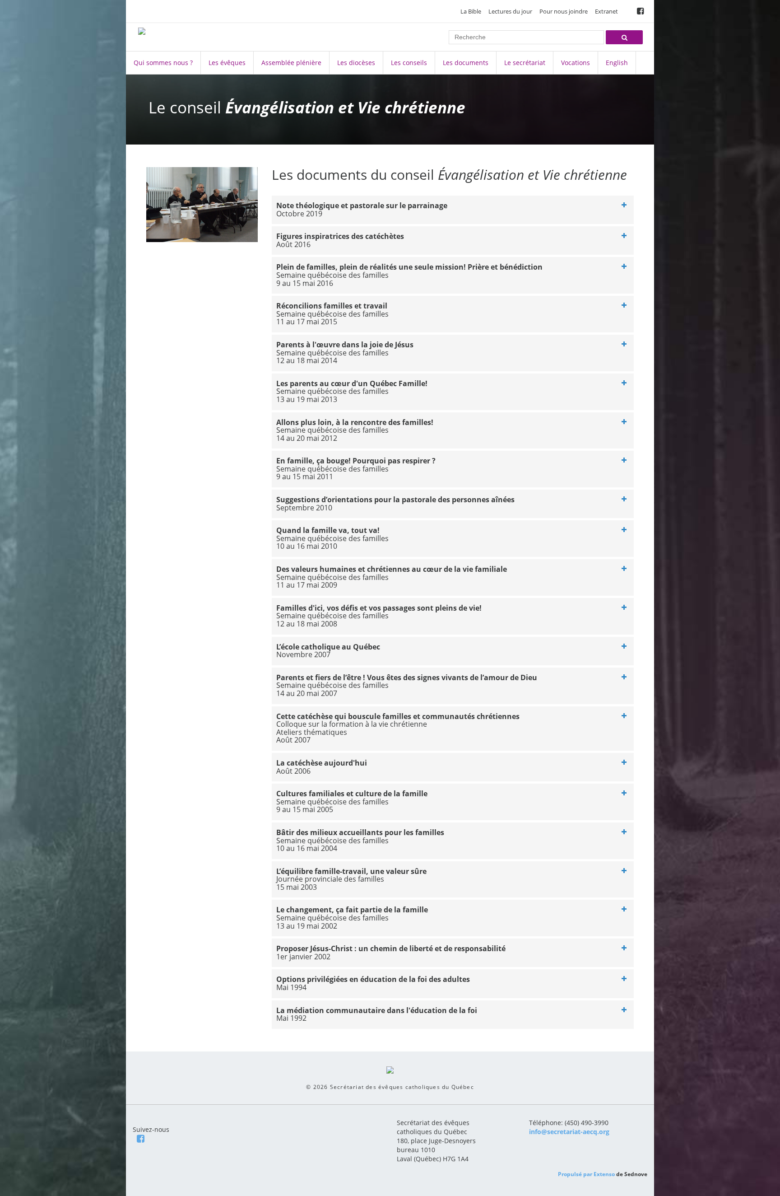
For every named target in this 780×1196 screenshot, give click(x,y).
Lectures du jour (510, 11)
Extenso (604, 1174)
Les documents (465, 62)
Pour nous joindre (563, 11)
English (617, 62)
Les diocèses (356, 62)
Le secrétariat (524, 62)
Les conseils (409, 62)
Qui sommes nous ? (163, 62)
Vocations (575, 62)
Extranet (606, 11)
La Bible (470, 11)
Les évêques (227, 62)
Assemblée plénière (291, 62)
